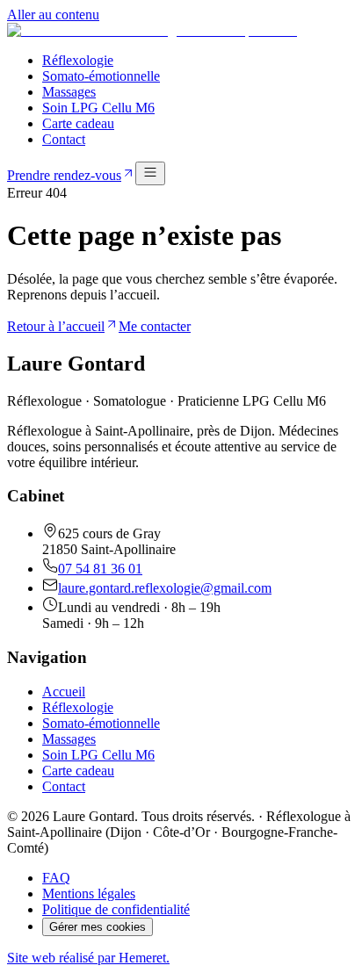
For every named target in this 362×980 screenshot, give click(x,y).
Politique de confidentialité (116, 909)
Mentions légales (88, 893)
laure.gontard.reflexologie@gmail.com (165, 587)
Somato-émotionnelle (101, 75)
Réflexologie (77, 60)
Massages (69, 91)
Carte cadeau (78, 123)
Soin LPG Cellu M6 (98, 107)
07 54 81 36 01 (100, 568)
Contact (63, 139)
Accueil (63, 691)
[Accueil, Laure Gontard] (152, 30)
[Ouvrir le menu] (150, 173)
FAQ (56, 877)
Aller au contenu (53, 14)
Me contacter (155, 326)
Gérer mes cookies (97, 926)
